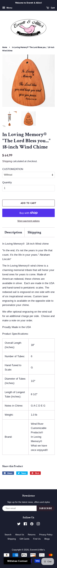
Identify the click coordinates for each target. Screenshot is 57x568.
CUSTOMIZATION (12, 169)
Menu (9, 8)
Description (13, 232)
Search (8, 534)
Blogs (47, 539)
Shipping (7, 161)
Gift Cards (24, 539)
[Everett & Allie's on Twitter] (19, 524)
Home (4, 47)
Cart (52, 7)
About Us (19, 534)
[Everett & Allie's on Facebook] (25, 524)
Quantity (7, 182)
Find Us (37, 539)
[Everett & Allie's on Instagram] (38, 524)
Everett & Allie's (37, 549)
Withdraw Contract (17, 561)
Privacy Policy (45, 534)
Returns (31, 534)
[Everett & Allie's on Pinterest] (31, 524)
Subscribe (45, 508)
